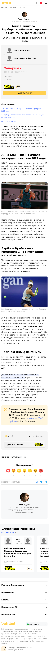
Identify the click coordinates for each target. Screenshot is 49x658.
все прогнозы (7, 532)
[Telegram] (46, 482)
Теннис (22, 8)
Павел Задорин (24, 19)
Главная (4, 8)
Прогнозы (13, 8)
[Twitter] (41, 482)
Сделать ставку (24, 93)
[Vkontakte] (37, 482)
